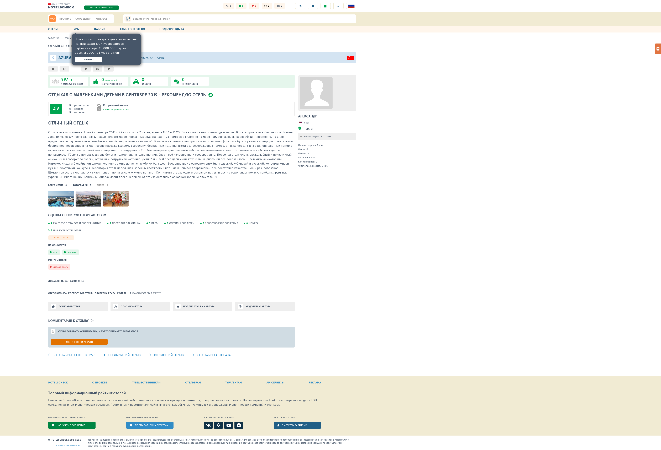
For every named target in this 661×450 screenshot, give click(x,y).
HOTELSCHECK (58, 382)
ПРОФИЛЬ (65, 18)
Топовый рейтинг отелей (87, 393)
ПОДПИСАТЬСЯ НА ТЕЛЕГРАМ (152, 425)
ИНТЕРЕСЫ (102, 18)
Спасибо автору (131, 306)
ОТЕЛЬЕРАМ (193, 382)
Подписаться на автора (199, 306)
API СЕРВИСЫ (275, 382)
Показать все (61, 237)
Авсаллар (147, 57)
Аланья (161, 57)
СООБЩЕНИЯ (83, 18)
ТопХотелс (53, 38)
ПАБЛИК (100, 29)
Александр (307, 116)
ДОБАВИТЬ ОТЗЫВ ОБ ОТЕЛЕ (101, 7)
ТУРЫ (76, 29)
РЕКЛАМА (315, 382)
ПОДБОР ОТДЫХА (171, 29)
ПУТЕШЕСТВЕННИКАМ (146, 382)
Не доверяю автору (257, 306)
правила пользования (68, 445)
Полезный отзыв (70, 306)
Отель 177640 (71, 38)
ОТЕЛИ (53, 29)
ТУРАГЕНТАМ (233, 382)
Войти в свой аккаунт (79, 342)
